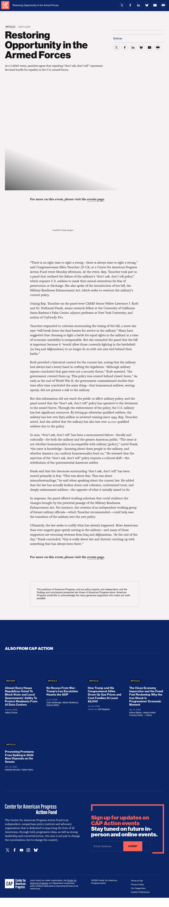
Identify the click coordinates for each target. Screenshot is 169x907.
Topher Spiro (27, 769)
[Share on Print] (163, 5)
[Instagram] (28, 850)
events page (95, 199)
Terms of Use (137, 880)
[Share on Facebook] (130, 5)
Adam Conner (11, 712)
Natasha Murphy (12, 769)
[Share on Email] (155, 5)
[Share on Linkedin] (138, 5)
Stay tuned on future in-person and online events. (124, 826)
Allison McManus (70, 702)
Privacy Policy (137, 884)
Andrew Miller (52, 705)
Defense (117, 38)
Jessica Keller (149, 712)
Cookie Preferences (140, 892)
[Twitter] (7, 850)
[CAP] (16, 884)
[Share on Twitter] (122, 5)
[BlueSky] (36, 850)
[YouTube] (21, 850)
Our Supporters (138, 888)
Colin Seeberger (53, 702)
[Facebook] (14, 850)
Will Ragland (104, 709)
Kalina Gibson (135, 712)
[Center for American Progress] (5, 5)
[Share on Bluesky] (146, 5)
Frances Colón (136, 715)
